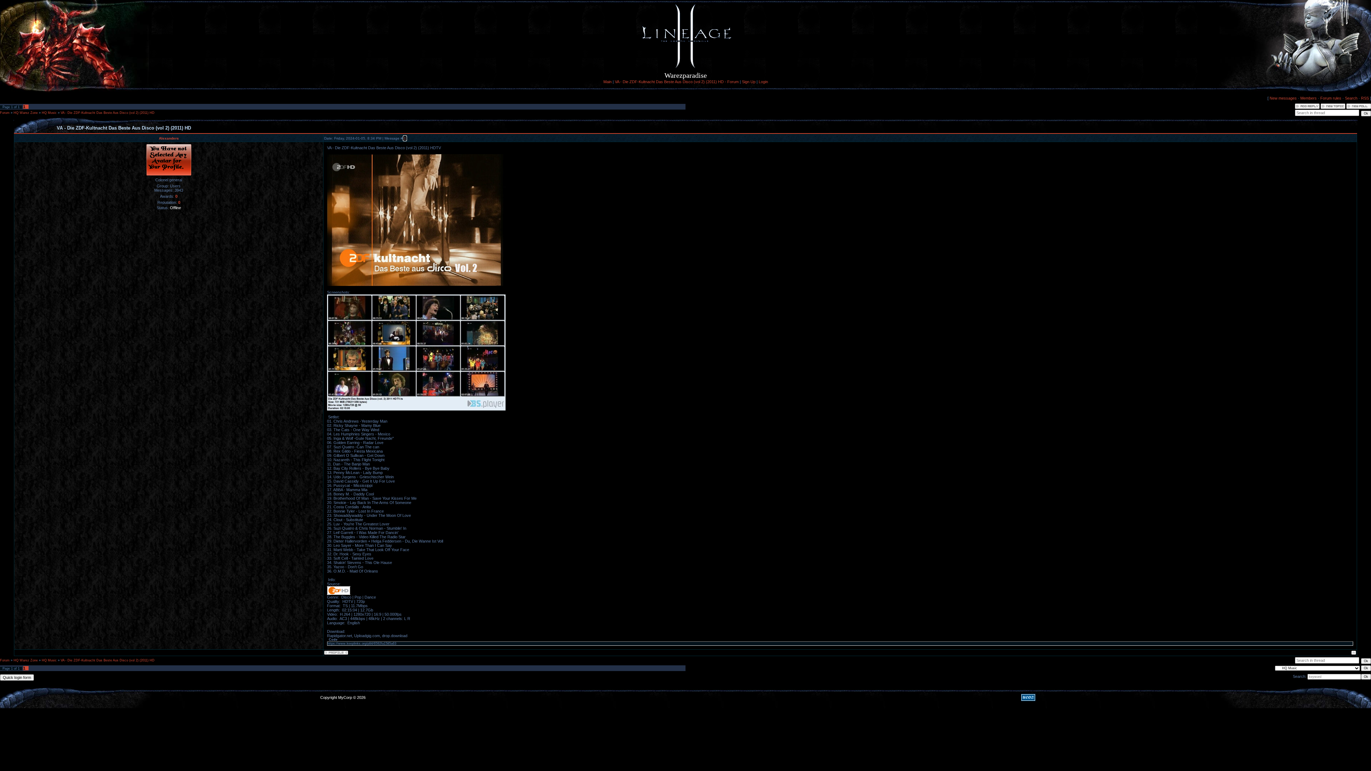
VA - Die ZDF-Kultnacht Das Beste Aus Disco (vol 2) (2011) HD (108, 113)
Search (1351, 98)
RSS (1365, 98)
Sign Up (748, 82)
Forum (5, 113)
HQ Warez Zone (26, 113)
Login (763, 82)
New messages (1283, 98)
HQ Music (49, 113)
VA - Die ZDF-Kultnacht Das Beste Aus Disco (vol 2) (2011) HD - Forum (677, 82)
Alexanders (169, 138)
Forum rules (1330, 98)
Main (607, 82)
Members (1308, 98)
